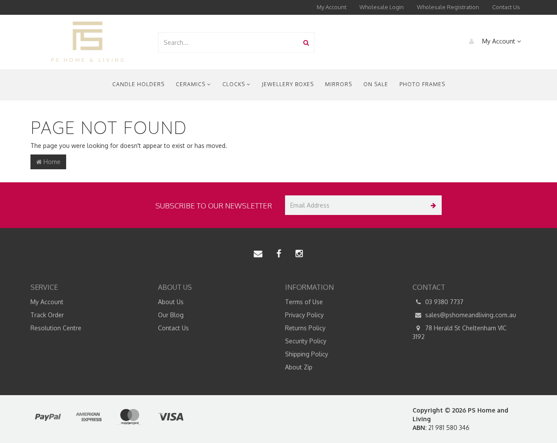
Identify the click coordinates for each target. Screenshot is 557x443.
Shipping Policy (306, 354)
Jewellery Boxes (288, 84)
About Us (171, 301)
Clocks (234, 84)
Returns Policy (305, 328)
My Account (331, 6)
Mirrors (338, 84)
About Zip (298, 367)
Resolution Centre (55, 328)
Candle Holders (138, 84)
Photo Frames (422, 84)
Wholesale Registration (448, 6)
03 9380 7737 (443, 301)
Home (51, 161)
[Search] (306, 42)
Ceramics (191, 84)
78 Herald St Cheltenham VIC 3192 (460, 332)
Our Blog (171, 315)
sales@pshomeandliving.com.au (469, 315)
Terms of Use (304, 301)
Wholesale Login (381, 6)
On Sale (375, 84)
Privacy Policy (304, 315)
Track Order (47, 315)
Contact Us (506, 6)
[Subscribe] (432, 205)
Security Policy (305, 341)
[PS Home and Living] (87, 41)
